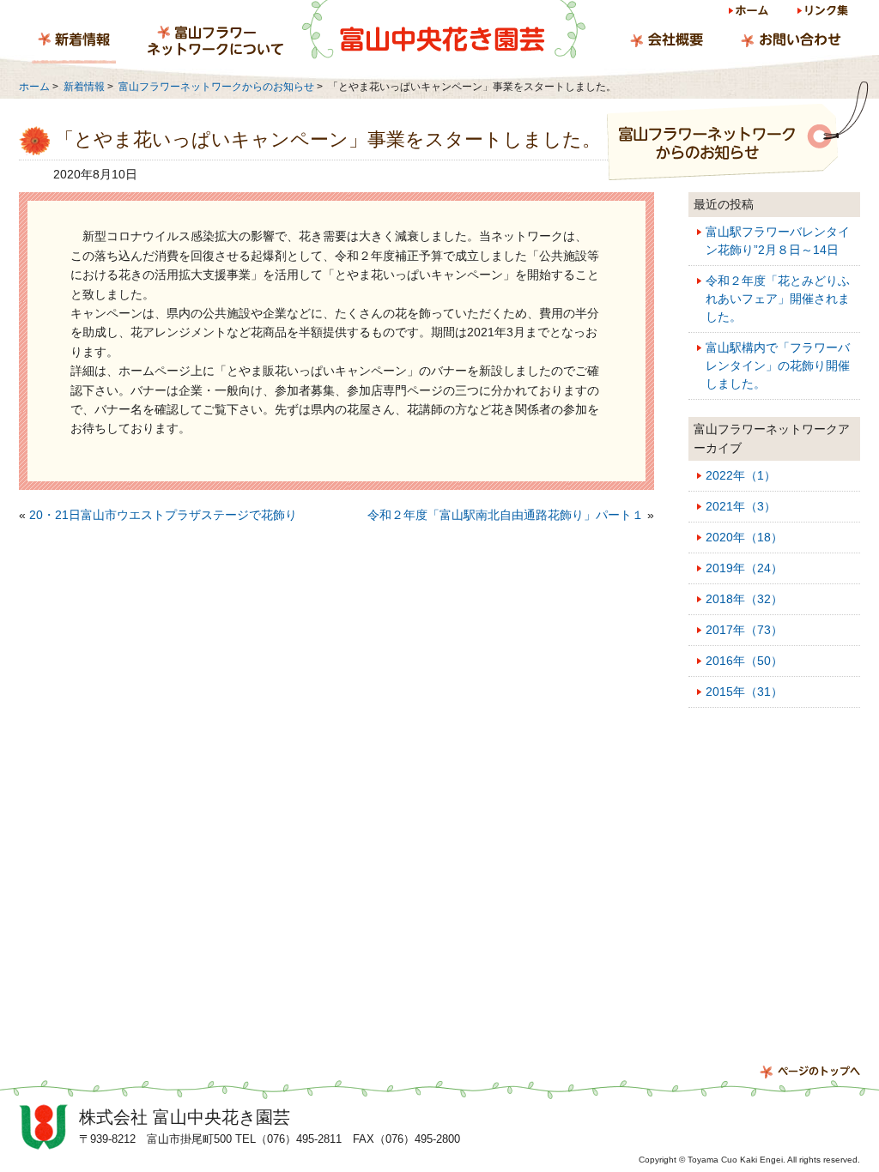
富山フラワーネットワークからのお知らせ (216, 87)
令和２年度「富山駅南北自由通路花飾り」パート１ (505, 515)
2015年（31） (744, 691)
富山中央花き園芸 (443, 30)
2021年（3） (741, 506)
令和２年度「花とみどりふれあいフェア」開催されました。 (778, 298)
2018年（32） (744, 599)
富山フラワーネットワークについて (215, 42)
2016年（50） (744, 661)
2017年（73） (744, 630)
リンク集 (821, 13)
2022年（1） (741, 475)
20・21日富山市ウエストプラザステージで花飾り (163, 515)
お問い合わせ (790, 42)
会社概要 (666, 42)
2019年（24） (744, 568)
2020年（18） (744, 537)
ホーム (749, 13)
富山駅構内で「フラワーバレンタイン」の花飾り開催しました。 (778, 365)
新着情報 (74, 42)
